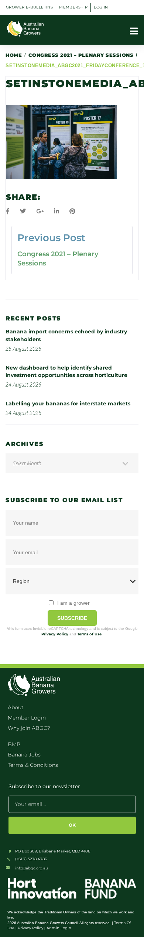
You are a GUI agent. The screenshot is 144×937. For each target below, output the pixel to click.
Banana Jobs (24, 754)
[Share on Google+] (40, 211)
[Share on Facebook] (8, 211)
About (16, 707)
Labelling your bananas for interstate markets (68, 403)
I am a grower (73, 603)
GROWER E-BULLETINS (29, 7)
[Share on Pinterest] (72, 211)
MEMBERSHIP (73, 7)
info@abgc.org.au (31, 868)
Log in (101, 7)
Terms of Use (89, 634)
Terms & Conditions (33, 765)
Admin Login (59, 928)
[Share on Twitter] (23, 211)
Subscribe (72, 618)
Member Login (27, 717)
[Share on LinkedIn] (56, 211)
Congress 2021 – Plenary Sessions (81, 55)
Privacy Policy (54, 634)
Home (14, 55)
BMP (14, 744)
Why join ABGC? (29, 728)
